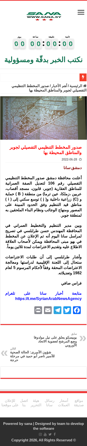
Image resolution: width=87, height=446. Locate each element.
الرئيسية (76, 86)
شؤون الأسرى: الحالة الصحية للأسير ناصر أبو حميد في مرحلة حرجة (32, 354)
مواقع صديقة (79, 402)
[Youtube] (45, 434)
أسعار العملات (64, 402)
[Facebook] (54, 434)
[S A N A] (43, 17)
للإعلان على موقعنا (10, 402)
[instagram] (40, 434)
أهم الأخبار (59, 86)
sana (28, 424)
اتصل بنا (24, 402)
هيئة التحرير (36, 402)
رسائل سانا (49, 402)
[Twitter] (50, 434)
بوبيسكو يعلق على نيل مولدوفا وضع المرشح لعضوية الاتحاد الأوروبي (55, 339)
